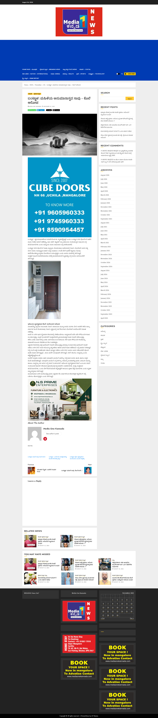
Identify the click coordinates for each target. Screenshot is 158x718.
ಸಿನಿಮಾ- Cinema (55, 74)
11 (127, 604)
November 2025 (106, 211)
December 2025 (106, 207)
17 (122, 607)
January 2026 (105, 203)
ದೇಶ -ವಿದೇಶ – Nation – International (35, 74)
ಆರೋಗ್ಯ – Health (68, 74)
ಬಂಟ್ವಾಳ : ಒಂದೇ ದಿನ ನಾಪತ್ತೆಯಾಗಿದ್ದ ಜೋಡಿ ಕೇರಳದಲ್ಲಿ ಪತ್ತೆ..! (58, 457)
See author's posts (52, 433)
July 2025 (104, 227)
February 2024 (106, 294)
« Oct (102, 618)
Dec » (132, 618)
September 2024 (106, 266)
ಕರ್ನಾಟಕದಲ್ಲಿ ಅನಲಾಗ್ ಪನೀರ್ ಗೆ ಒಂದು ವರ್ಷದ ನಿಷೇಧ (116, 131)
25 (127, 611)
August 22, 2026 (119, 569)
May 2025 (104, 235)
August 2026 (105, 175)
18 (127, 607)
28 (108, 615)
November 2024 (106, 259)
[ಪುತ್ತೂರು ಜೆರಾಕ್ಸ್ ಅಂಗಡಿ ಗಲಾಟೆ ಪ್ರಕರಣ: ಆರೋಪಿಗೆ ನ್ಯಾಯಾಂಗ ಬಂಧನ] (30, 541)
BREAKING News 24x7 (31, 593)
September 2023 (106, 314)
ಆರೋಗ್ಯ (103, 331)
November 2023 (106, 306)
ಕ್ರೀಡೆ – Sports (81, 74)
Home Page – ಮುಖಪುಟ (29, 69)
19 (131, 607)
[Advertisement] (79, 53)
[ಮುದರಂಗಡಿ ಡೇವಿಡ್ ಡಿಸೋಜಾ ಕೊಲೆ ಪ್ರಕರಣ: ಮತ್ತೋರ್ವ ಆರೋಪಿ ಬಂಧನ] (104, 578)
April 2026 (104, 191)
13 (103, 607)
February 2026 (106, 199)
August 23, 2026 (44, 545)
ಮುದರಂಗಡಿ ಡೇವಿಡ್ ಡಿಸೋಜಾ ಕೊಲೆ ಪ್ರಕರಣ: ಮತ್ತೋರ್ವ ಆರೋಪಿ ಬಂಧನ (122, 579)
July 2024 (104, 274)
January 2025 (105, 251)
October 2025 (105, 215)
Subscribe (131, 74)
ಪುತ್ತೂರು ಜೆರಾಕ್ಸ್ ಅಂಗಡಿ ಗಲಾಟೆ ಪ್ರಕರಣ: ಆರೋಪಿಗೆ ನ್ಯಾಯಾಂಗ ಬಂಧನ (47, 541)
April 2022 (104, 318)
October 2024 (105, 263)
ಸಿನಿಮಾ (103, 363)
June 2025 (104, 231)
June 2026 (104, 183)
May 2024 (104, 282)
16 (117, 607)
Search (105, 92)
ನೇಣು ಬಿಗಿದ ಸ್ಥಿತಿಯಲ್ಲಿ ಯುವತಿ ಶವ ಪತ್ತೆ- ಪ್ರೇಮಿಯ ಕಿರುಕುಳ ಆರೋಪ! (84, 579)
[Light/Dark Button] (118, 74)
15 (113, 607)
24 (122, 611)
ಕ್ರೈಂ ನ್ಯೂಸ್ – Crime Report (30, 78)
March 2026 (105, 195)
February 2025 (106, 247)
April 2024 (104, 286)
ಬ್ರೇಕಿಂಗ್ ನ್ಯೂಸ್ (37, 94)
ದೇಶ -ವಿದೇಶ (104, 351)
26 (131, 611)
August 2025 (105, 223)
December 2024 (106, 255)
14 (108, 607)
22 (113, 611)
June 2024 (104, 278)
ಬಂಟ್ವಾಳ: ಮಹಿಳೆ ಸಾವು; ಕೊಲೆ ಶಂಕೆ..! (37, 457)
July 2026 (104, 179)
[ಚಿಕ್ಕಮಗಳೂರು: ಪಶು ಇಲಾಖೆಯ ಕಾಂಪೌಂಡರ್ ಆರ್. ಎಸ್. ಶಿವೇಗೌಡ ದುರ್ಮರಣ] (104, 564)
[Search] (122, 74)
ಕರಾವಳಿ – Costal (85, 69)
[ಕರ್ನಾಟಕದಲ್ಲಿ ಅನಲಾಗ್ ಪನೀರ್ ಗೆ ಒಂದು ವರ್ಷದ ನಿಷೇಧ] (30, 578)
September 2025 (106, 219)
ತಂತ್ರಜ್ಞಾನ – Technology (97, 74)
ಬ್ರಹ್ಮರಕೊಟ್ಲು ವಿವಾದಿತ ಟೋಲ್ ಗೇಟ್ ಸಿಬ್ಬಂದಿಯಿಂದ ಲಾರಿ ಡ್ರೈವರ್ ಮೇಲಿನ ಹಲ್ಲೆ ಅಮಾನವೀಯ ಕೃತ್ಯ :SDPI (117, 153)
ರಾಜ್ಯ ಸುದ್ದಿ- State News (70, 69)
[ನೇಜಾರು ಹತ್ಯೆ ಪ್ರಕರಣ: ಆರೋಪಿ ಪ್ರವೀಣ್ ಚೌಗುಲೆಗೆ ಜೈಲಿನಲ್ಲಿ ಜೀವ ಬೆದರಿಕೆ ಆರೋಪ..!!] (67, 541)
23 (117, 611)
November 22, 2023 (49, 106)
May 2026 (104, 187)
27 (103, 615)
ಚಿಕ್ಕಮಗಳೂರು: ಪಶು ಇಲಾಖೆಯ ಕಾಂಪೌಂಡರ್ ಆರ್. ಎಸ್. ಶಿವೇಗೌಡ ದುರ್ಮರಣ (122, 564)
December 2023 (106, 302)
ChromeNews (85, 716)
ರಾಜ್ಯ (102, 359)
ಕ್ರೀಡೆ (102, 339)
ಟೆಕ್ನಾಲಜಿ (103, 347)
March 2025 (105, 243)
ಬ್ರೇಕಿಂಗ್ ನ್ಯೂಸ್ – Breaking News (50, 69)
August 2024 (105, 270)
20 (103, 611)
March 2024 (105, 290)
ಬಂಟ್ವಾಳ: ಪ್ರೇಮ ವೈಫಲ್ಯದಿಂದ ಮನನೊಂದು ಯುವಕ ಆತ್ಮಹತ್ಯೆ (77, 457)
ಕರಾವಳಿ (30, 94)
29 (113, 615)
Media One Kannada (35, 106)
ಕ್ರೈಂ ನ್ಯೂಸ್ (104, 343)
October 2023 (105, 310)
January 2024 (105, 298)
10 (122, 604)
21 (108, 611)
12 (131, 604)
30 (117, 615)
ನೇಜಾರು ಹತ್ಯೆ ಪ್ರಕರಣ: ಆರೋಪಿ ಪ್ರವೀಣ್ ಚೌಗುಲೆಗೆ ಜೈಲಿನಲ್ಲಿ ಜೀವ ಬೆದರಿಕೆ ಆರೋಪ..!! (83, 541)
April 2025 (104, 239)
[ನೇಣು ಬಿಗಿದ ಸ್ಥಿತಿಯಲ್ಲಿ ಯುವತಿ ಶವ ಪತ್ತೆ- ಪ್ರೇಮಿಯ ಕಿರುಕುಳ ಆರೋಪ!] (67, 578)
